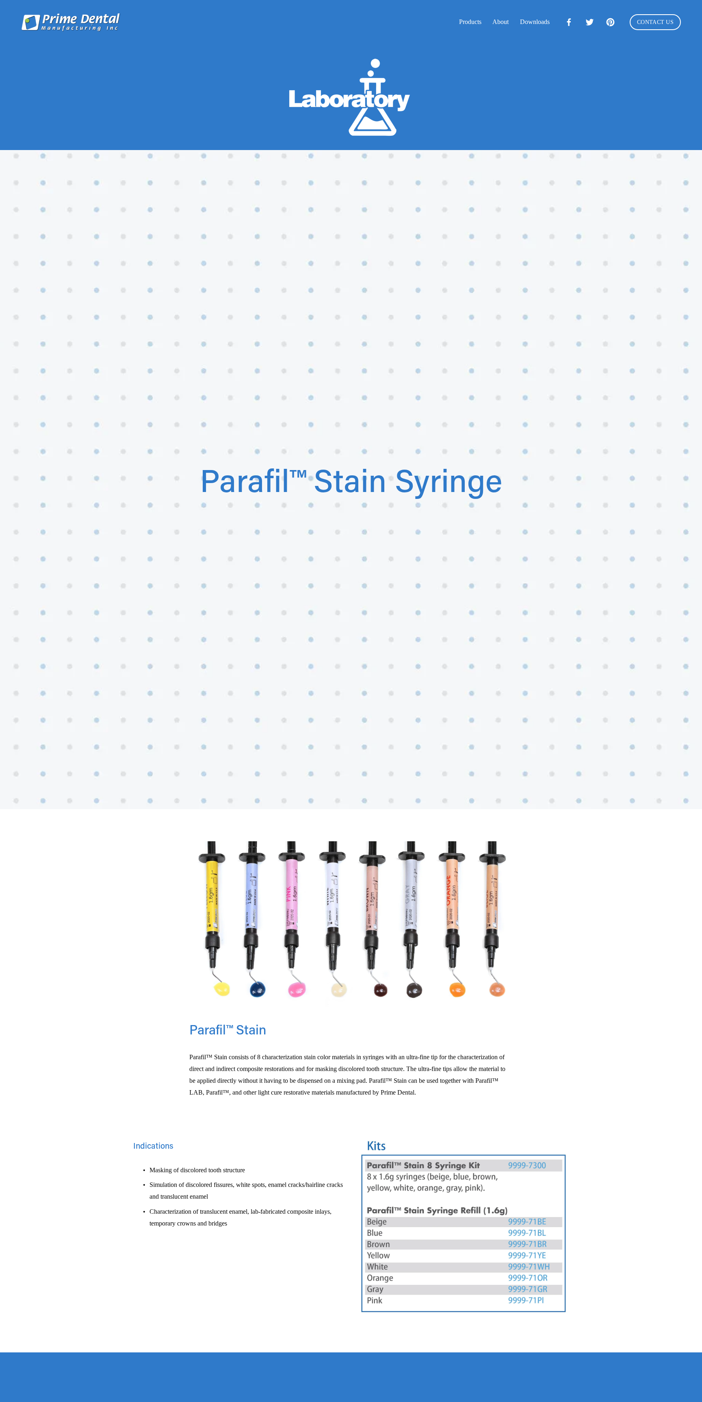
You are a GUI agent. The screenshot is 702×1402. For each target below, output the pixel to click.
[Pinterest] (610, 22)
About (500, 21)
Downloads (535, 21)
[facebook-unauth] (569, 22)
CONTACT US (655, 22)
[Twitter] (589, 22)
